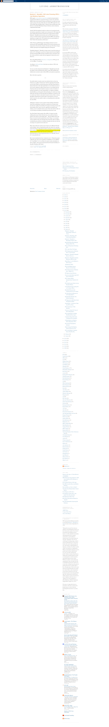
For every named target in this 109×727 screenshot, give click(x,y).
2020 (65, 200)
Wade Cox (65, 460)
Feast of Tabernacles (67, 441)
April (66, 227)
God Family (65, 451)
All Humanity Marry (69, 264)
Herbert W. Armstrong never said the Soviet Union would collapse (70, 40)
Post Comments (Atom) (40, 191)
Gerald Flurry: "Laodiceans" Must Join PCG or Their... (72, 304)
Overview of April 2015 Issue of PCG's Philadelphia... (71, 310)
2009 (65, 348)
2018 (65, 204)
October (67, 215)
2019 (65, 202)
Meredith (64, 366)
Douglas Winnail (66, 415)
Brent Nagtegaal (66, 384)
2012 (65, 342)
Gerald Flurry (65, 356)
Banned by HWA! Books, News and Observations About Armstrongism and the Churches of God (71, 597)
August (67, 219)
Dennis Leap (65, 416)
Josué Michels (65, 436)
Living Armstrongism (54, 6)
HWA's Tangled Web (67, 423)
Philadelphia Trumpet (67, 369)
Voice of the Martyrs (67, 513)
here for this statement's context (70, 130)
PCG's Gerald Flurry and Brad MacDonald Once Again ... (71, 314)
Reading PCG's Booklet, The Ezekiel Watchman (71, 297)
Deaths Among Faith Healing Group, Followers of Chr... (71, 327)
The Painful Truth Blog (69, 715)
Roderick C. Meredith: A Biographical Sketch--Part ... (71, 239)
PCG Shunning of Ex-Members (69, 171)
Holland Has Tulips (68, 705)
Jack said (66, 685)
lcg (63, 359)
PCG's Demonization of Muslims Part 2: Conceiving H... (71, 251)
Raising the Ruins (66, 405)
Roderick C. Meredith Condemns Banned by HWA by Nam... (71, 258)
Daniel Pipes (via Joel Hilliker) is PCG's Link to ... (71, 261)
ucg (63, 396)
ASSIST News (65, 510)
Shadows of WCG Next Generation (68, 711)
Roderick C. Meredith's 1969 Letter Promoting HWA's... (71, 236)
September (67, 217)
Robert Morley (66, 406)
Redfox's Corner (67, 654)
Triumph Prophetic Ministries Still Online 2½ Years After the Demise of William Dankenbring (70, 625)
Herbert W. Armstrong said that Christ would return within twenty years (71, 30)
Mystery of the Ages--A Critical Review (71, 474)
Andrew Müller (66, 391)
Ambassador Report (39, 64)
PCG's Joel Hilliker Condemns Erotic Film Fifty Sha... (71, 331)
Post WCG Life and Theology (70, 644)
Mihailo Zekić (65, 456)
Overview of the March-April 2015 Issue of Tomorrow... (72, 275)
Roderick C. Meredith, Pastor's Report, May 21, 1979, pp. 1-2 (70, 127)
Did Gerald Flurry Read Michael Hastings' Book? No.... (71, 243)
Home (45, 188)
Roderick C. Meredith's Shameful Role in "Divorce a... (71, 255)
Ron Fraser (65, 371)
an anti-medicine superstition (41, 18)
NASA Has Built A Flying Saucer (70, 665)
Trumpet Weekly (66, 426)
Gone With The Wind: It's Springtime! (71, 696)
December (67, 212)
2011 (65, 344)
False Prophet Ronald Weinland (70, 635)
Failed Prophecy (66, 368)
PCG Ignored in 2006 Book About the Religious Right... (72, 300)
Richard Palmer (66, 379)
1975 (64, 408)
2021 (65, 198)
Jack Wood (65, 455)
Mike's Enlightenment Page (68, 166)
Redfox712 (66, 466)
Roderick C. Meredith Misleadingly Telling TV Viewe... (70, 232)
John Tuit (64, 410)
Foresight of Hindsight (68, 664)
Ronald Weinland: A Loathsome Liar (71, 677)
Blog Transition (67, 636)
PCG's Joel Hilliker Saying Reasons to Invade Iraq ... (70, 267)
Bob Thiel (65, 398)
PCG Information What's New (68, 496)
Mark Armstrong (66, 383)
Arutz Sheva (65, 389)
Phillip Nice (65, 421)
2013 (65, 340)
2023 (65, 195)
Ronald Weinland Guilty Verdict (70, 686)
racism (64, 373)
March (66, 229)
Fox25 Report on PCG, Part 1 (68, 491)
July (66, 221)
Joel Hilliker (65, 364)
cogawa (64, 438)
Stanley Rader (65, 418)
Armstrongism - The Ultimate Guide (70, 621)
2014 (65, 338)
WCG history (65, 363)
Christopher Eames (66, 435)
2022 (65, 196)
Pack (64, 388)
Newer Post (32, 188)
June (66, 223)
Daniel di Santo (66, 446)
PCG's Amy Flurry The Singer (71, 249)
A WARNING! (65, 15)
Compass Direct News (67, 512)
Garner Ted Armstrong (67, 401)
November (67, 213)
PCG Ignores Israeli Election (70, 273)
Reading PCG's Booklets (68, 374)
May (66, 225)
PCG (64, 354)
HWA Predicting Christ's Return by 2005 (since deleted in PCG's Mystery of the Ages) (71, 479)
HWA (64, 358)
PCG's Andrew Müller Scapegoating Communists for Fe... (71, 280)
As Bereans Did (67, 612)
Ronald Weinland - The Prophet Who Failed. (70, 675)
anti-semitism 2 (66, 445)
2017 (65, 206)
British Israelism (66, 386)
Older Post (58, 188)
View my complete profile (69, 468)
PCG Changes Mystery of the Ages (70, 482)
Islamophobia (65, 453)
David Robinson (66, 420)
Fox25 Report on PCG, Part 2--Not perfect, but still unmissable (69, 494)
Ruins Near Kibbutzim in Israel (69, 655)
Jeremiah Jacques (66, 376)
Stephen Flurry (66, 361)
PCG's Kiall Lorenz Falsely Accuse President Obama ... (72, 284)
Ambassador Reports (68, 695)
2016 (65, 208)
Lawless (65, 613)
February (67, 334)
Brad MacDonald (66, 378)
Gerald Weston (66, 450)
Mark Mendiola (66, 425)
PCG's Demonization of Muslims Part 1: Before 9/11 (71, 270)
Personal (64, 403)
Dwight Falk (65, 448)
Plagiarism (65, 395)
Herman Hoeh (65, 430)
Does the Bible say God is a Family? (70, 487)
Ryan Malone (65, 458)
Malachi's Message (66, 393)
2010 (65, 346)
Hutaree (64, 443)
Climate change (66, 440)
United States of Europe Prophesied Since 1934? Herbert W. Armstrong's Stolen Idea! (70, 139)
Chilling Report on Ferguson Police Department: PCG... (71, 321)
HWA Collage (65, 428)
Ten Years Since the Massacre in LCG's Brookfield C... (71, 294)
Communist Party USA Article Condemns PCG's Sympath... (71, 317)
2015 (65, 210)
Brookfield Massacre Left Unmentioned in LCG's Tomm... (72, 290)
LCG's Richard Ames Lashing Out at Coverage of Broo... (72, 287)
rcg (63, 381)
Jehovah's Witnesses (67, 400)
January (67, 336)
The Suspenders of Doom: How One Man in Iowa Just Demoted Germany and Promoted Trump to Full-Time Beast (70, 602)
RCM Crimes (67, 718)
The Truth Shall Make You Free (69, 413)
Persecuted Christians (67, 411)
